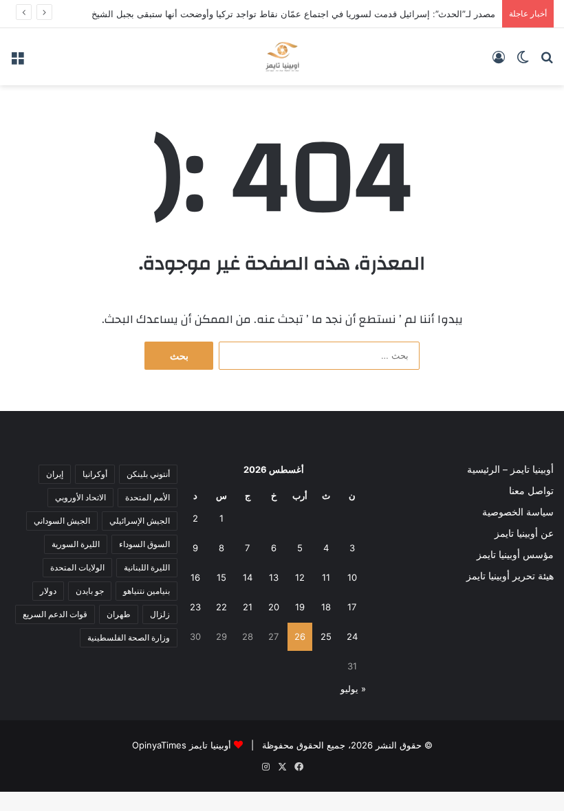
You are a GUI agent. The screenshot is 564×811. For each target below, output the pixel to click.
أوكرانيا (95, 474)
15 (221, 577)
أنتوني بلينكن (148, 474)
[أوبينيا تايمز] (282, 57)
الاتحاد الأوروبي (80, 497)
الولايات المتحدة (77, 567)
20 (273, 606)
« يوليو (353, 688)
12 (300, 577)
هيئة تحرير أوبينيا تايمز (510, 575)
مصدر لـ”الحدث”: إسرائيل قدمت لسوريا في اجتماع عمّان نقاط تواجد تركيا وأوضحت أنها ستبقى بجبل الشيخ (293, 13)
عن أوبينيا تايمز (524, 533)
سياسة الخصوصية (518, 512)
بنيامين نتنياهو (146, 591)
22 (221, 606)
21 (247, 606)
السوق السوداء (144, 544)
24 (352, 636)
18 (326, 606)
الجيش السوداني (62, 520)
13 (274, 577)
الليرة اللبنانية (147, 567)
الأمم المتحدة (147, 497)
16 (195, 577)
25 (326, 636)
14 (247, 577)
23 (195, 606)
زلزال (160, 614)
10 (352, 577)
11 (326, 577)
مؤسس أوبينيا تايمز (515, 554)
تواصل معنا (531, 490)
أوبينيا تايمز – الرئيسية (510, 469)
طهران (119, 614)
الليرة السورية (76, 544)
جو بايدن (90, 591)
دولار (48, 591)
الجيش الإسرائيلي (139, 520)
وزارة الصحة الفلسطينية (128, 637)
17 (351, 606)
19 (300, 606)
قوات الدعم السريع (55, 614)
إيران (54, 474)
